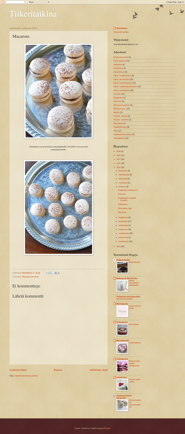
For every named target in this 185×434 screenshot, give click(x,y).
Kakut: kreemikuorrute (122, 83)
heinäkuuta (123, 217)
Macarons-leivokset (30, 277)
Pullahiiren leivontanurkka (128, 297)
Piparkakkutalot (119, 127)
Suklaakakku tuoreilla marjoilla (127, 199)
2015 (118, 167)
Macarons (122, 212)
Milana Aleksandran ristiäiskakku (134, 283)
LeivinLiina (121, 377)
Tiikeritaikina (33, 13)
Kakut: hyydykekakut (122, 75)
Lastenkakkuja (134, 343)
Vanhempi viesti (98, 369)
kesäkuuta (123, 221)
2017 (118, 159)
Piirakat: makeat (120, 116)
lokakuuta (123, 179)
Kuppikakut (118, 98)
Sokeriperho (121, 322)
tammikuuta (124, 241)
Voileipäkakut (119, 138)
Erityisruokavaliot (120, 57)
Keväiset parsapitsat (124, 299)
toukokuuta (123, 225)
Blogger (107, 428)
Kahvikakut (118, 68)
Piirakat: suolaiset (120, 120)
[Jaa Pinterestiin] (58, 272)
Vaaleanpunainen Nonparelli (124, 397)
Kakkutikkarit (118, 72)
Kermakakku (134, 324)
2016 (118, 163)
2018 (118, 155)
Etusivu (58, 369)
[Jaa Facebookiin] (55, 272)
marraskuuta (124, 175)
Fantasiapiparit (119, 61)
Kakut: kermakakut (121, 79)
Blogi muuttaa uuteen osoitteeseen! (134, 363)
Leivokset (117, 101)
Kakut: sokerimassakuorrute (125, 86)
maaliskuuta (124, 233)
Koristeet (117, 94)
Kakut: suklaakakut (121, 90)
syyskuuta (123, 183)
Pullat (115, 131)
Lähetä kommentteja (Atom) (26, 376)
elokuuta (122, 187)
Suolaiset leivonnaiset (122, 134)
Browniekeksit (134, 262)
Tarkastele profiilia (121, 32)
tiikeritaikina (121, 28)
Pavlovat (121, 194)
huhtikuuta (123, 229)
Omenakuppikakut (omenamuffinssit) (135, 403)
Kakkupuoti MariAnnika (126, 278)
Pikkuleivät (118, 123)
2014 (118, 246)
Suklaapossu (122, 359)
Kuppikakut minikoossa (128, 190)
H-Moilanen (122, 204)
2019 (118, 151)
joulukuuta (123, 171)
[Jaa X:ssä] (53, 272)
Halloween (117, 64)
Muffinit (116, 112)
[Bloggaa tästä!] (50, 272)
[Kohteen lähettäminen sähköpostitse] (47, 272)
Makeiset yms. (119, 109)
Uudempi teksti (18, 369)
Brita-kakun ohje (125, 208)
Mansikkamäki (122, 340)
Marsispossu (122, 304)
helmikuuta (123, 237)
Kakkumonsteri (123, 260)
